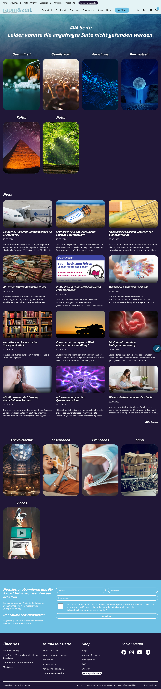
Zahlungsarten (88, 659)
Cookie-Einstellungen (149, 685)
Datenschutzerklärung (106, 685)
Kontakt (80, 685)
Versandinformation (91, 655)
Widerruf (86, 668)
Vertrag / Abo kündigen (53, 668)
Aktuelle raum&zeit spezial (55, 655)
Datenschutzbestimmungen (79, 610)
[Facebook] (123, 652)
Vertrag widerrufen (92, 673)
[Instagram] (131, 652)
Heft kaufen (48, 659)
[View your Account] (151, 10)
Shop (84, 650)
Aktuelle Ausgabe (50, 650)
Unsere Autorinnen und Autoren (18, 662)
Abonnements (49, 664)
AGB (84, 664)
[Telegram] (148, 652)
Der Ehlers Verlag (11, 650)
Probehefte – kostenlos (53, 673)
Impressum (90, 685)
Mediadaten (8, 667)
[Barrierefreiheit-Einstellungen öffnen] (157, 348)
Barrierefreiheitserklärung (128, 685)
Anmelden (106, 616)
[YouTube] (139, 652)
